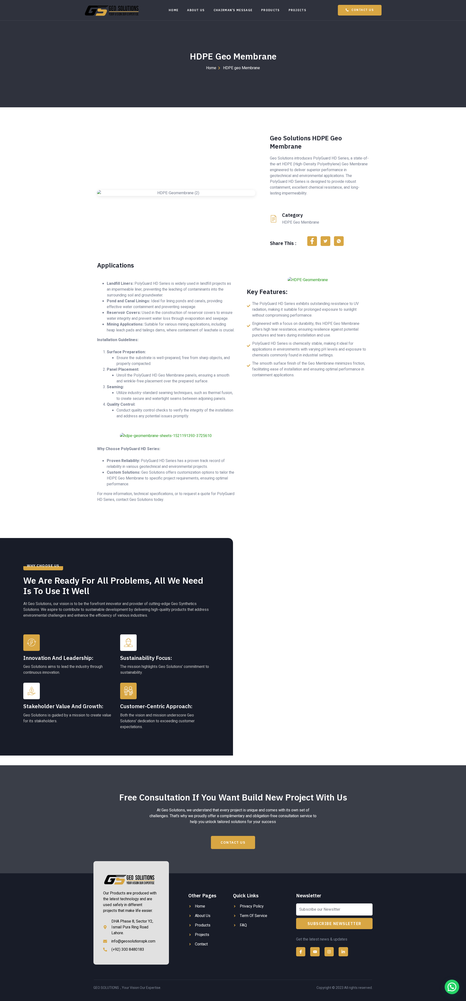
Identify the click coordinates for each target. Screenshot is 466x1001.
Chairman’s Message (233, 10)
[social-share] (312, 241)
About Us (196, 10)
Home (173, 10)
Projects (297, 10)
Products (270, 10)
